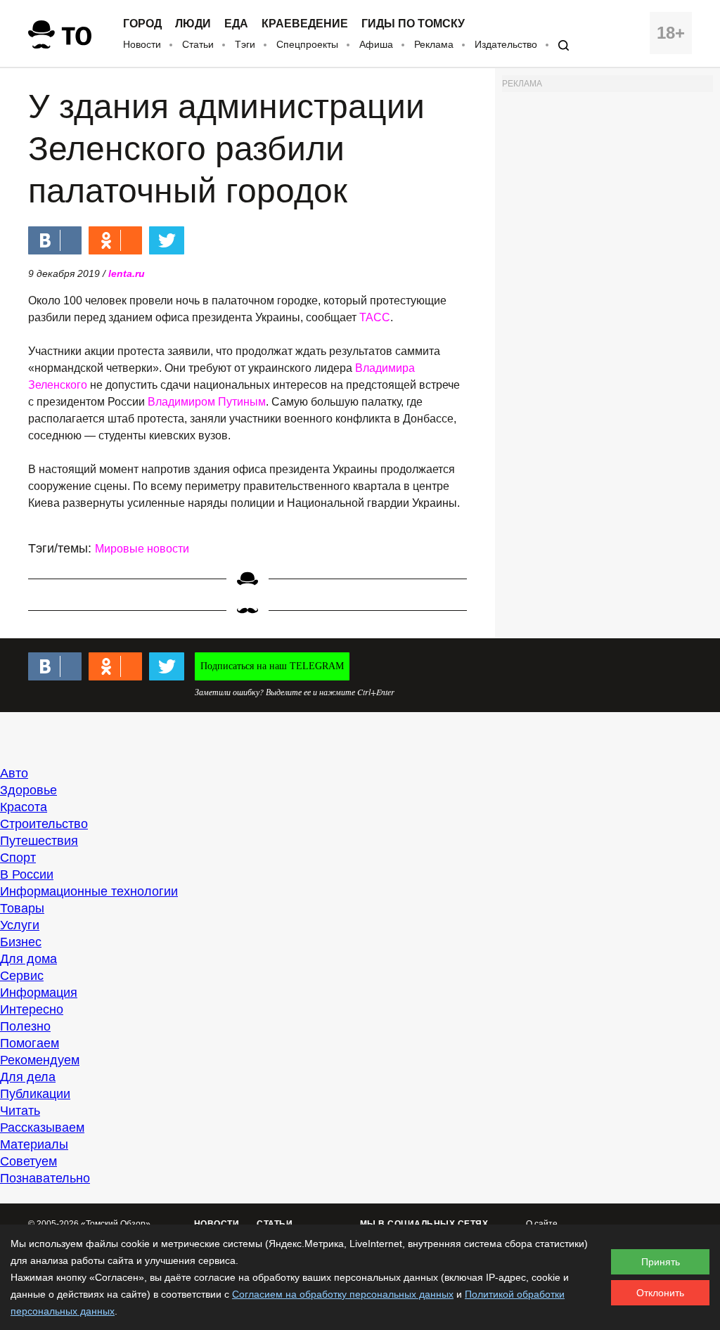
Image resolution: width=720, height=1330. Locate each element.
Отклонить (660, 1292)
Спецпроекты (307, 44)
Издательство (506, 44)
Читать (20, 1111)
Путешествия (39, 841)
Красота (23, 807)
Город (142, 24)
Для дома (28, 959)
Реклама (434, 44)
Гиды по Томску (413, 24)
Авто (14, 773)
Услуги (19, 925)
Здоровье (28, 790)
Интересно (31, 1009)
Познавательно (45, 1178)
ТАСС (374, 317)
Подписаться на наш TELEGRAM (272, 666)
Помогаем (29, 1043)
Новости (142, 44)
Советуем (28, 1161)
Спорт (18, 858)
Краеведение (305, 24)
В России (26, 874)
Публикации (35, 1094)
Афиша (376, 44)
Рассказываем (42, 1128)
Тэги (245, 44)
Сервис (22, 976)
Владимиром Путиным (207, 402)
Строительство (44, 824)
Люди (193, 24)
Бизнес (20, 942)
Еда (236, 24)
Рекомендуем (39, 1060)
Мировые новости (142, 549)
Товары (22, 908)
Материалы (34, 1144)
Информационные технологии (89, 891)
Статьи (198, 44)
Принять (660, 1261)
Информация (38, 993)
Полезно (25, 1026)
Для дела (28, 1077)
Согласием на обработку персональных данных (343, 1294)
